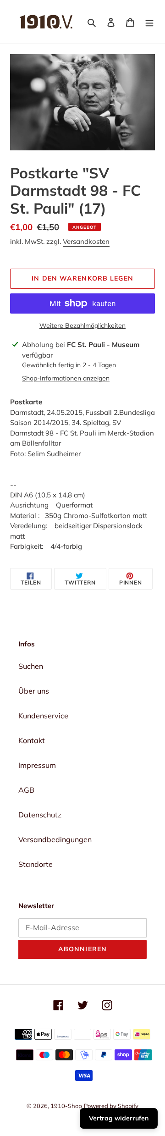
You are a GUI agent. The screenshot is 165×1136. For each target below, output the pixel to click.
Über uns (33, 690)
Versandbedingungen (55, 839)
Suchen (30, 666)
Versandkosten (86, 241)
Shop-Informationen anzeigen (66, 378)
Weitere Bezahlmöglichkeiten (82, 325)
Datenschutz (39, 814)
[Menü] (149, 21)
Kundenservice (43, 715)
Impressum (37, 765)
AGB (26, 789)
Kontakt (31, 740)
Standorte (35, 864)
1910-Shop (66, 1105)
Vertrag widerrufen (118, 1118)
